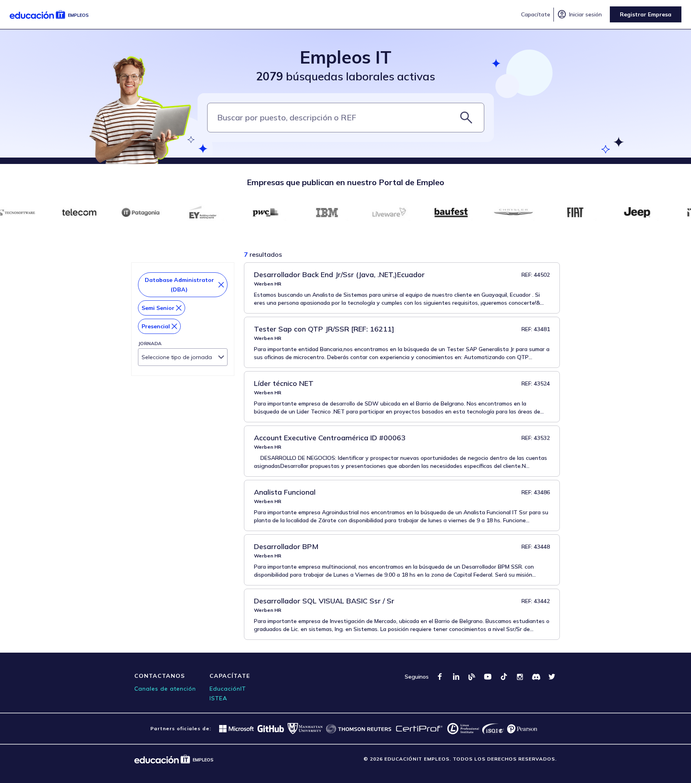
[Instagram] (520, 676)
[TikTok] (504, 676)
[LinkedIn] (456, 676)
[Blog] (472, 676)
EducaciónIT (228, 688)
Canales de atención (165, 688)
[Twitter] (552, 676)
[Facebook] (440, 676)
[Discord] (536, 676)
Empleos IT (345, 57)
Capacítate (535, 14)
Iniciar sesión (579, 14)
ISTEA (218, 698)
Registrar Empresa (645, 14)
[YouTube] (488, 676)
